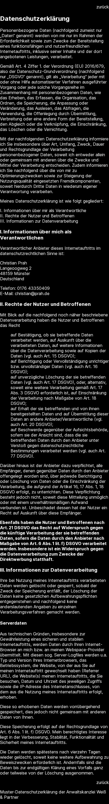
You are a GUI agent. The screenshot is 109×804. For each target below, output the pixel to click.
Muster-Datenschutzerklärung (28, 792)
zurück (102, 6)
